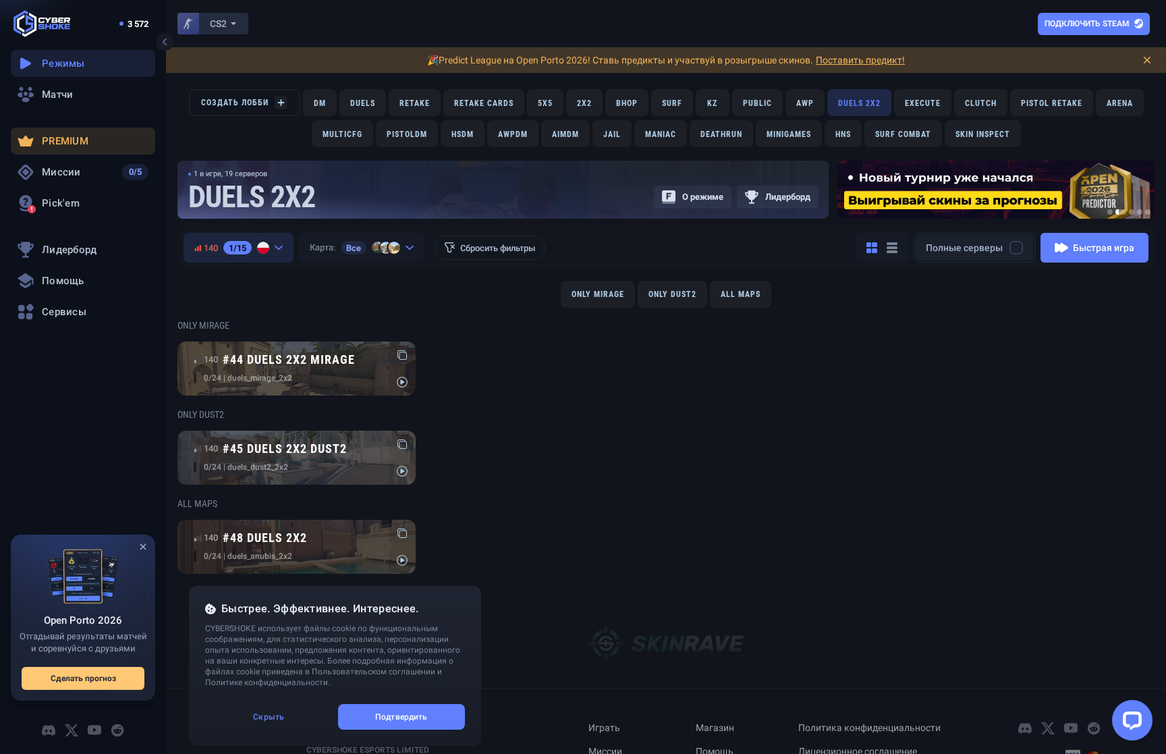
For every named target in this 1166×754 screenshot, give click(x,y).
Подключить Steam (1087, 23)
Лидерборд (787, 197)
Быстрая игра (1103, 247)
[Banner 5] (1147, 212)
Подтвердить (401, 717)
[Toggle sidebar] (165, 42)
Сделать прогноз (83, 678)
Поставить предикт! (860, 60)
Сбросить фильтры (497, 248)
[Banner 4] (1139, 212)
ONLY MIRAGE (598, 294)
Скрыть (268, 717)
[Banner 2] (1120, 212)
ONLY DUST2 (672, 294)
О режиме (702, 197)
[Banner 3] (1131, 212)
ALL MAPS (740, 294)
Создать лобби (235, 102)
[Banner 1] (1110, 212)
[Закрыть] (143, 547)
